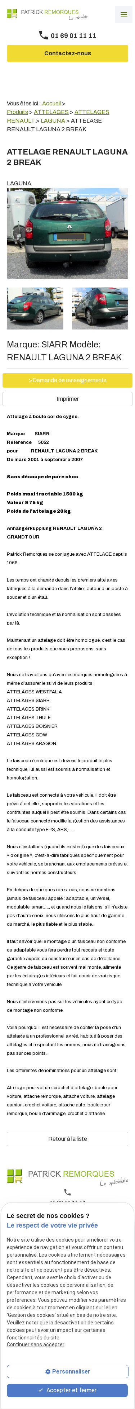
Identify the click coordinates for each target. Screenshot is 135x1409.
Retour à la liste (67, 1139)
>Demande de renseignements (68, 380)
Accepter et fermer (70, 1390)
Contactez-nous (67, 53)
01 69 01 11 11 (73, 35)
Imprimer (68, 399)
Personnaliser (71, 1371)
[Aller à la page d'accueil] (47, 14)
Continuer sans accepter (35, 1344)
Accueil (51, 103)
